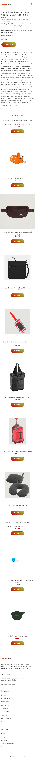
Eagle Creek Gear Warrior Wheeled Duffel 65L (17, 452)
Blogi (3, 733)
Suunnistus (4, 708)
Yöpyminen (4, 722)
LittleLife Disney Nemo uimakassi (17, 178)
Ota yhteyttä (5, 737)
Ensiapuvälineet (6, 698)
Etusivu (3, 18)
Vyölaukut (30, 30)
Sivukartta (4, 747)
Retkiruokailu (5, 705)
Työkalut (4, 715)
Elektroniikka (5, 695)
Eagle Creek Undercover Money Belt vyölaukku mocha (17, 233)
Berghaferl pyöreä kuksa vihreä (17, 636)
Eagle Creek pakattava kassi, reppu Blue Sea (17, 398)
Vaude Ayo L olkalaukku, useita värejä (17, 526)
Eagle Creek (9, 32)
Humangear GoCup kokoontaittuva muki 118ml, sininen (17, 581)
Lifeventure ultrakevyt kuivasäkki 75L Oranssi (17, 124)
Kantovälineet (13, 30)
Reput (3, 32)
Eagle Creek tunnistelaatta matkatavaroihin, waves (17, 343)
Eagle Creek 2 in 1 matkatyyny (17, 506)
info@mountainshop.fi (8, 685)
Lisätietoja (9, 44)
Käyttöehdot (5, 740)
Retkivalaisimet (6, 718)
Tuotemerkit (22, 30)
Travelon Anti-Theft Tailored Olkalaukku (17, 288)
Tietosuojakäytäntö (7, 743)
